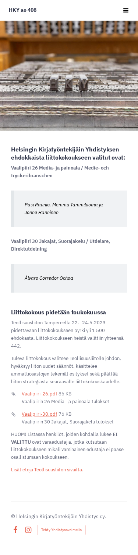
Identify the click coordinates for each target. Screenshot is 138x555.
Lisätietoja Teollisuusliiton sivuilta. (47, 470)
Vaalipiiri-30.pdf (39, 414)
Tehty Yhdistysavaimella (61, 529)
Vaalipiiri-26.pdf (39, 394)
